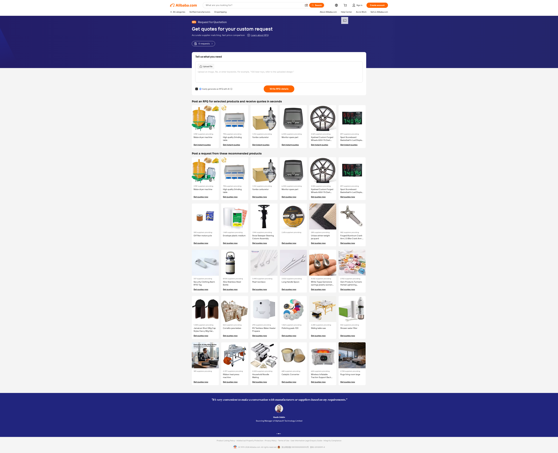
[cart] (346, 5)
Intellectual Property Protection (250, 441)
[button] (306, 5)
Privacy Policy (271, 441)
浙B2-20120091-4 (317, 447)
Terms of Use (283, 441)
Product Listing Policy (226, 441)
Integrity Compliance (332, 441)
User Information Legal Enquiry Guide (306, 441)
